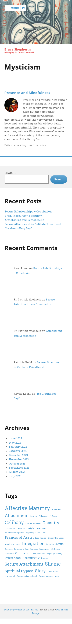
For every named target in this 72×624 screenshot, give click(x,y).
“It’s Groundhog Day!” (18, 228)
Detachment (41, 528)
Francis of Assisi (19, 537)
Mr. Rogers (55, 549)
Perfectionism (39, 553)
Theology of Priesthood (26, 576)
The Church (52, 571)
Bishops (53, 516)
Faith (37, 532)
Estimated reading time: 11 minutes (25, 145)
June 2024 (15, 438)
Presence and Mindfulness (27, 92)
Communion (10, 528)
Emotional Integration (14, 532)
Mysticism (9, 553)
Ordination (23, 553)
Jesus (59, 544)
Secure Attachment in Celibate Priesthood (33, 224)
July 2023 (15, 476)
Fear (43, 532)
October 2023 (17, 463)
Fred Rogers (40, 538)
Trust (57, 576)
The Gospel (10, 576)
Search (10, 173)
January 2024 (18, 451)
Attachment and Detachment (24, 220)
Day (25, 528)
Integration (33, 543)
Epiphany (30, 532)
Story (40, 570)
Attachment (17, 515)
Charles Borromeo (33, 523)
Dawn (19, 528)
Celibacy (14, 522)
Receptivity (31, 558)
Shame (53, 564)
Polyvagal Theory (54, 553)
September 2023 (19, 467)
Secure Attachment (24, 564)
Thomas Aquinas (45, 576)
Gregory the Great (56, 538)
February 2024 (18, 446)
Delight (31, 528)
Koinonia (34, 549)
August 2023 (17, 472)
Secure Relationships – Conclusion (28, 211)
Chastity (50, 522)
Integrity (50, 544)
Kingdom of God (21, 549)
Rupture (44, 558)
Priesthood (13, 558)
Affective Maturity (27, 508)
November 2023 (19, 459)
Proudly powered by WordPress (21, 609)
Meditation (44, 549)
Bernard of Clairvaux (39, 516)
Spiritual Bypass (19, 570)
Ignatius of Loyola (12, 544)
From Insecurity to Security (23, 215)
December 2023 (18, 455)
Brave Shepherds (17, 49)
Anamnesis (56, 509)
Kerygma (9, 549)
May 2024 (15, 442)
